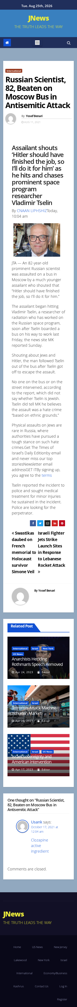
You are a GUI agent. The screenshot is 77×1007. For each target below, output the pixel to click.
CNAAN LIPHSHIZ (32, 210)
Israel (35, 648)
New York (48, 648)
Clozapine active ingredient (40, 845)
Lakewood (20, 960)
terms (47, 475)
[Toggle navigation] (37, 42)
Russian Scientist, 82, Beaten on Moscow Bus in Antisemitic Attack (37, 92)
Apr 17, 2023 (24, 769)
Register (62, 999)
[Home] (7, 42)
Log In (63, 986)
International (14, 70)
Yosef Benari (34, 116)
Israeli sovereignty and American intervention (31, 759)
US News (18, 654)
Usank (36, 822)
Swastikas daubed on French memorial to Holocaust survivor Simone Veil (24, 552)
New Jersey (60, 947)
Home (17, 947)
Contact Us (41, 986)
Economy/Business (55, 973)
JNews (38, 18)
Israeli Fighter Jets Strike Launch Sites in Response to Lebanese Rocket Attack (51, 549)
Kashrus (18, 986)
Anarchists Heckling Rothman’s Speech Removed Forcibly (37, 664)
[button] (69, 43)
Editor (45, 672)
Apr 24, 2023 (24, 672)
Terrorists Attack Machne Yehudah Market (34, 710)
